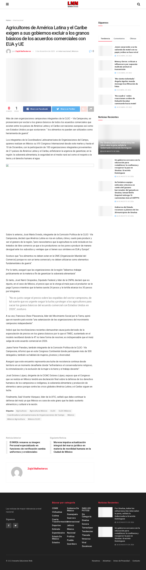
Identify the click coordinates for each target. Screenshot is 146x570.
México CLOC (34, 419)
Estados (56, 542)
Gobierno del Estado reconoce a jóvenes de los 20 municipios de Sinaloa (126, 209)
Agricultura (21, 411)
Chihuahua (57, 512)
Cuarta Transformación (60, 520)
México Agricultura (16, 419)
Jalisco (70, 525)
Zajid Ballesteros (23, 51)
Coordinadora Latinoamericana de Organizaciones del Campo (35, 415)
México (75, 51)
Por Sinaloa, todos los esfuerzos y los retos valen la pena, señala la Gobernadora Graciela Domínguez (117, 145)
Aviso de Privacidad (121, 561)
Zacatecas (87, 546)
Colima (55, 516)
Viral (84, 542)
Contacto (136, 561)
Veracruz (86, 539)
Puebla (70, 540)
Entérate (56, 529)
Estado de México (57, 537)
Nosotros (96, 561)
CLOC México (65, 411)
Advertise (106, 561)
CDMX (55, 508)
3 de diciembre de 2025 (45, 51)
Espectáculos (58, 533)
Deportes (56, 525)
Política (70, 536)
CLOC (52, 411)
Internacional (18, 20)
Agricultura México (38, 411)
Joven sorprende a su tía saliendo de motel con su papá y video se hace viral (126, 49)
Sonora (85, 524)
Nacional (71, 533)
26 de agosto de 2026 (110, 151)
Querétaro (72, 544)
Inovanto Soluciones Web (22, 561)
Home (8, 20)
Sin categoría (86, 515)
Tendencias (87, 531)
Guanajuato (72, 514)
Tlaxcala (86, 535)
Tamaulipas (87, 528)
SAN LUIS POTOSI (86, 509)
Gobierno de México (73, 509)
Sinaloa (85, 520)
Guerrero (71, 518)
